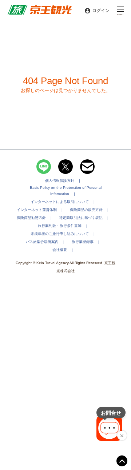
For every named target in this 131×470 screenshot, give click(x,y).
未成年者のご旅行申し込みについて (60, 234)
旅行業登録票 (83, 242)
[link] (39, 10)
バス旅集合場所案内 (42, 242)
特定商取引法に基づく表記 (81, 218)
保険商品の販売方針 (86, 210)
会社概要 (59, 250)
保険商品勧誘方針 (31, 218)
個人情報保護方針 (59, 181)
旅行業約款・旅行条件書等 (60, 226)
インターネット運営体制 (37, 210)
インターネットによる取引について (60, 202)
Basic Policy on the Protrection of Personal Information (66, 191)
